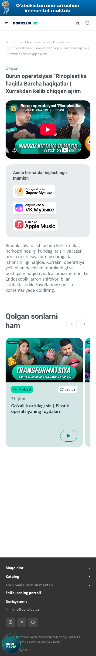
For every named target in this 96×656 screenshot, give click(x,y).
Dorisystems (16, 601)
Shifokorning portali (23, 592)
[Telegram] (21, 622)
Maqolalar (15, 567)
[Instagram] (10, 622)
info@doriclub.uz (25, 609)
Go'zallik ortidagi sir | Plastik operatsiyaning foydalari (40, 408)
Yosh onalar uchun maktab (29, 585)
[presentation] (71, 324)
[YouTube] (33, 622)
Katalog (12, 576)
